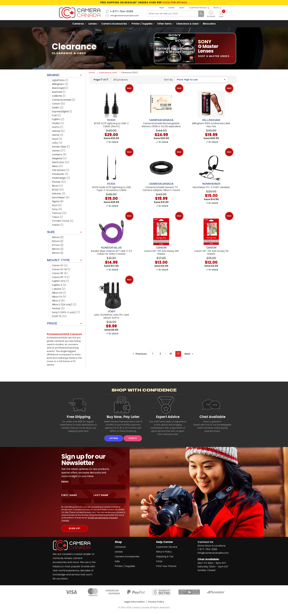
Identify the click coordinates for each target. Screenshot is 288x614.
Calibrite (59, 96)
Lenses (92, 23)
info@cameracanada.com (124, 15)
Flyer (161, 7)
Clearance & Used (187, 23)
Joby (57, 142)
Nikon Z (58, 300)
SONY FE (59, 316)
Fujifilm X (59, 285)
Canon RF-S (61, 277)
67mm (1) (57, 245)
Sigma (58, 201)
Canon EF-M (61, 269)
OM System (60, 170)
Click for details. (175, 2)
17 (178, 353)
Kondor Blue (61, 146)
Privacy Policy (156, 601)
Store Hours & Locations (212, 545)
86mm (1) (57, 249)
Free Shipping (78, 416)
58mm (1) (57, 237)
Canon (58, 103)
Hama (57, 135)
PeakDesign (61, 178)
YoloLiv (57, 225)
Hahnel (58, 131)
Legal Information (134, 601)
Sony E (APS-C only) (66, 312)
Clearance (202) (129, 72)
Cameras (78, 23)
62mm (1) (57, 241)
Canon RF (60, 273)
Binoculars (209, 23)
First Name (69, 495)
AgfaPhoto (60, 80)
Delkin (57, 107)
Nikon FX (59, 296)
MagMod (59, 158)
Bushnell (58, 92)
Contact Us (205, 542)
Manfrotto (60, 162)
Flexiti (133, 438)
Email (65, 481)
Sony (57, 209)
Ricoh (57, 185)
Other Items (164, 23)
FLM (56, 115)
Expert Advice (168, 416)
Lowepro (59, 154)
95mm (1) (57, 253)
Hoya (57, 139)
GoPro (57, 127)
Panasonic (60, 174)
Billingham (60, 84)
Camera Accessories (114, 23)
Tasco (57, 217)
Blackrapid (60, 88)
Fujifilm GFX (60, 281)
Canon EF (60, 265)
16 (171, 353)
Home (92, 72)
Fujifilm (58, 119)
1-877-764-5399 (121, 11)
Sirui (57, 205)
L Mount (58, 289)
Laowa (58, 150)
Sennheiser (60, 197)
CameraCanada (63, 99)
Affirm (114, 438)
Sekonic (58, 193)
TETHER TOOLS (63, 221)
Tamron (59, 213)
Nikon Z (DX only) (64, 304)
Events (171, 7)
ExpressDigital (62, 111)
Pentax (59, 182)
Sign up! (74, 528)
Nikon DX (59, 293)
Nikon (57, 166)
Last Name (101, 495)
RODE (58, 189)
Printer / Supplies (142, 23)
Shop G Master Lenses (213, 56)
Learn (181, 7)
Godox (58, 123)
